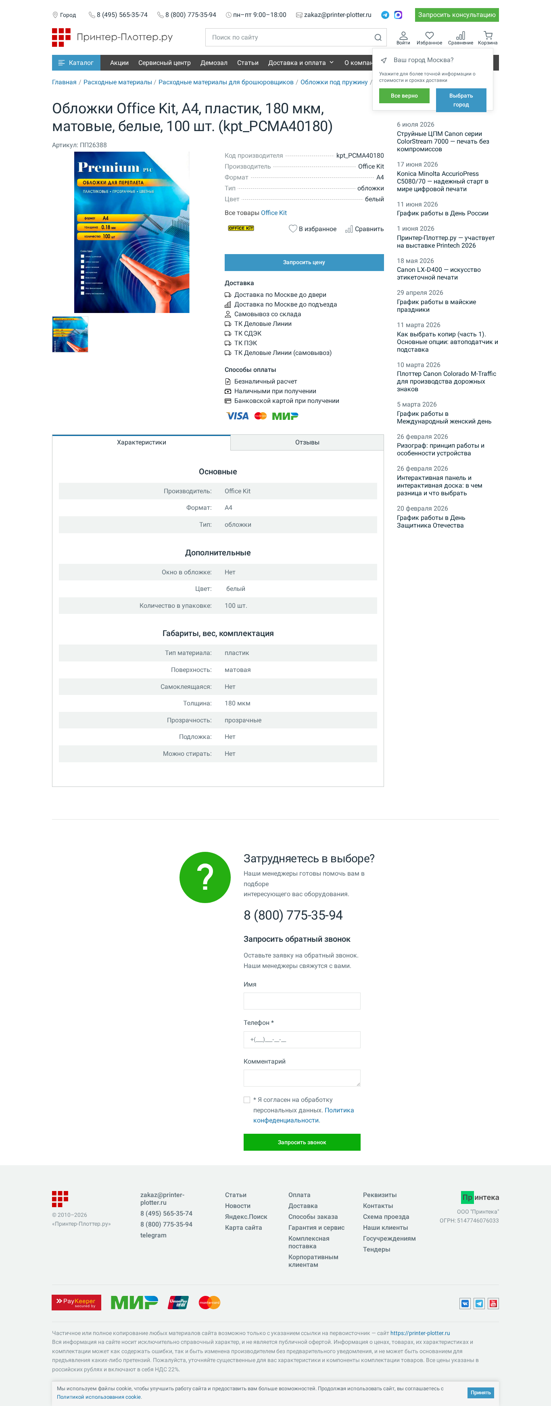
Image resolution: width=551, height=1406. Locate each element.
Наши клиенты (385, 1227)
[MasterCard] (209, 1302)
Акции (119, 63)
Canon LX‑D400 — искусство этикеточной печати (439, 273)
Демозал (213, 63)
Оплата (299, 1195)
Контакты (378, 1206)
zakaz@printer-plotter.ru (338, 15)
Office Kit (274, 213)
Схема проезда (386, 1216)
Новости (237, 1206)
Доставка (303, 1206)
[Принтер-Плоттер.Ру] (112, 37)
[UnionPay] (178, 1302)
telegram (153, 1235)
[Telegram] (385, 15)
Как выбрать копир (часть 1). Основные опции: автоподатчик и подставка (447, 341)
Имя (250, 984)
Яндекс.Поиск (246, 1216)
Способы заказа (313, 1216)
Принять (481, 1392)
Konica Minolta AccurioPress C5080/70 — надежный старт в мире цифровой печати (442, 181)
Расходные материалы (117, 82)
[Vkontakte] (465, 1303)
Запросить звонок (302, 1142)
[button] (76, 63)
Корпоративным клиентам (313, 1260)
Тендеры (376, 1249)
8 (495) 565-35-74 (122, 15)
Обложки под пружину (334, 82)
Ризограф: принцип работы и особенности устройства (440, 449)
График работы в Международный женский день (444, 417)
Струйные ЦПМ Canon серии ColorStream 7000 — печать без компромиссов (443, 141)
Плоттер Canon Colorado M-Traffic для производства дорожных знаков (446, 381)
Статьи (248, 63)
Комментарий (265, 1061)
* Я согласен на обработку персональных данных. (303, 1110)
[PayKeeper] (76, 1302)
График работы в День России (442, 213)
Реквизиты (380, 1195)
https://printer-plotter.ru (420, 1333)
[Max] (398, 15)
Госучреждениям (389, 1238)
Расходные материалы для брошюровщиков (226, 82)
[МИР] (134, 1302)
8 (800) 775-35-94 (190, 15)
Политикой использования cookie (99, 1397)
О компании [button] (362, 63)
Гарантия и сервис (316, 1227)
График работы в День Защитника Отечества (431, 521)
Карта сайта (243, 1227)
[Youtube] (493, 1303)
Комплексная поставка (309, 1242)
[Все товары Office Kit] (252, 228)
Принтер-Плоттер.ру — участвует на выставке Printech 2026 (446, 241)
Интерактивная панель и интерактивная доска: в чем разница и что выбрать (439, 485)
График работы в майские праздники (436, 305)
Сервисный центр (164, 63)
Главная (64, 82)
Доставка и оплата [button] (297, 63)
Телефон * (259, 1022)
